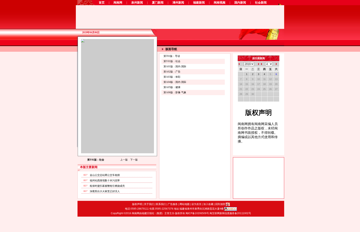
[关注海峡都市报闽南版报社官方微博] (228, 204)
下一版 (134, 159)
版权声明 (137, 204)
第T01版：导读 (172, 56)
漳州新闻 (178, 2)
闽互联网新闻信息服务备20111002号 (230, 213)
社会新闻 (261, 2)
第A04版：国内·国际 (175, 82)
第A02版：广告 (172, 71)
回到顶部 (220, 204)
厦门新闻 (158, 2)
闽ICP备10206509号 (198, 213)
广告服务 (173, 204)
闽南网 (118, 2)
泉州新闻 (137, 2)
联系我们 (161, 204)
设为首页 (196, 204)
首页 (102, 2)
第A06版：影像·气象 (175, 92)
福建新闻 (199, 2)
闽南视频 (219, 2)
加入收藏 (208, 204)
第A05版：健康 (172, 87)
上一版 (124, 159)
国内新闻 (240, 2)
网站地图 (185, 204)
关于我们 (149, 204)
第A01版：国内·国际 (175, 66)
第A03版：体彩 (172, 76)
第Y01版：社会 (172, 61)
